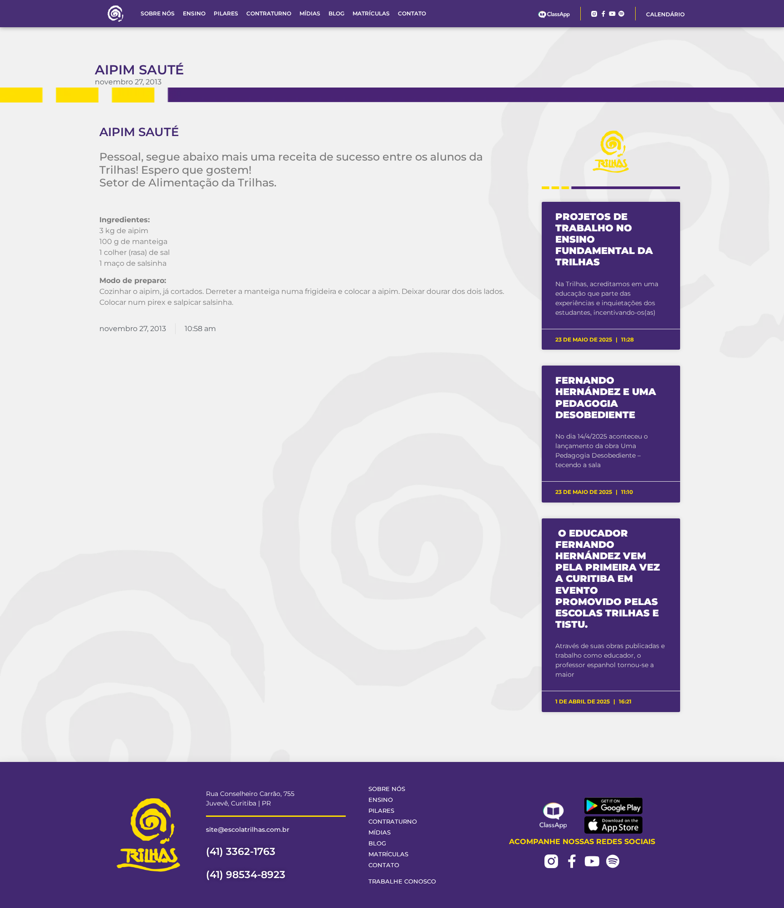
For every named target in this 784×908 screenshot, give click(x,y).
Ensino (194, 13)
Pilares (226, 13)
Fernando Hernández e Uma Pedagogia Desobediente (605, 397)
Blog (336, 13)
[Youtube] (612, 14)
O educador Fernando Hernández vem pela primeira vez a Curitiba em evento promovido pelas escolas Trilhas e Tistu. (607, 578)
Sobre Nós (158, 13)
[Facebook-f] (603, 14)
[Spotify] (621, 14)
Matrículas (371, 13)
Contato (412, 13)
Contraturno (268, 13)
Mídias (309, 13)
